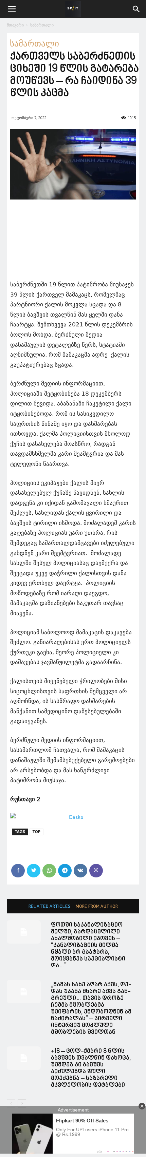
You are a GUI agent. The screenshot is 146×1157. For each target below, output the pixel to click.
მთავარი (15, 25)
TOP (36, 832)
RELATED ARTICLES (49, 906)
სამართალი (42, 25)
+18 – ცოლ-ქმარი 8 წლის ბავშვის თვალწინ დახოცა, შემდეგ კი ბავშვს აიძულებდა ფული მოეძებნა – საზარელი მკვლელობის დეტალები (91, 1068)
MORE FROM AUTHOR (97, 906)
